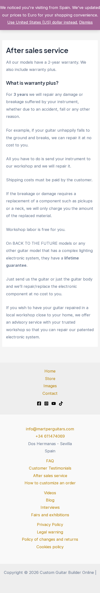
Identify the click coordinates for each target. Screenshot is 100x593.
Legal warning (50, 532)
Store (50, 378)
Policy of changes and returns (50, 539)
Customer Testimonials (50, 468)
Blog (50, 500)
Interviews (50, 507)
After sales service (50, 475)
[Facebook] (39, 403)
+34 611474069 (50, 436)
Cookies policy (50, 546)
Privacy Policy (50, 524)
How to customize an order (50, 482)
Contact (50, 393)
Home (50, 371)
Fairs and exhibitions (50, 514)
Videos (50, 492)
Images (50, 385)
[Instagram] (46, 403)
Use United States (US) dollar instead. (42, 22)
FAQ (50, 460)
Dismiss (86, 22)
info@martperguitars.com (50, 428)
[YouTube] (53, 403)
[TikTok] (61, 403)
